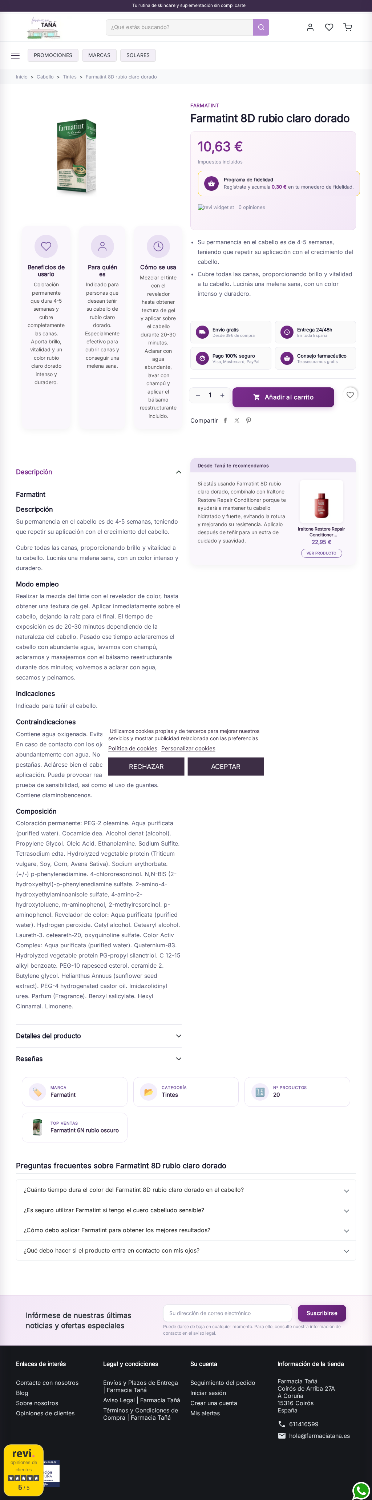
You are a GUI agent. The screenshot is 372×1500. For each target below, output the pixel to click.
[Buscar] (261, 27)
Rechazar (146, 766)
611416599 (304, 1424)
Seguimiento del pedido (222, 1382)
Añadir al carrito (283, 397)
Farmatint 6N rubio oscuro (84, 1130)
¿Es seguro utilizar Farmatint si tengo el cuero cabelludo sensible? (114, 1210)
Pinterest (248, 420)
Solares (138, 55)
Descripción (34, 472)
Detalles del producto (48, 1036)
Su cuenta (203, 1363)
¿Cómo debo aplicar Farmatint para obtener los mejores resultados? (117, 1230)
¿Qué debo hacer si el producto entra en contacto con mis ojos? (111, 1250)
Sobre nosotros (37, 1403)
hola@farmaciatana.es (319, 1435)
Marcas (99, 55)
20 (276, 1094)
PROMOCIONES (53, 55)
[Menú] (15, 56)
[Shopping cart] (348, 27)
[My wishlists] (329, 27)
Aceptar (225, 766)
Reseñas (29, 1058)
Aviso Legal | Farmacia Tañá (141, 1400)
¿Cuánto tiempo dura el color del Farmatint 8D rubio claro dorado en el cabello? (134, 1189)
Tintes (170, 1094)
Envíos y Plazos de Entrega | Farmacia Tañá (140, 1386)
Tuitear (236, 420)
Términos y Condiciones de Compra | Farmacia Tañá (140, 1414)
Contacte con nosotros (47, 1382)
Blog (22, 1392)
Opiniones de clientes (45, 1413)
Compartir (225, 420)
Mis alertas (205, 1413)
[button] (198, 395)
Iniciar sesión (208, 1392)
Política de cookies (132, 748)
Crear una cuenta (213, 1403)
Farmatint (204, 105)
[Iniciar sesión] (311, 27)
